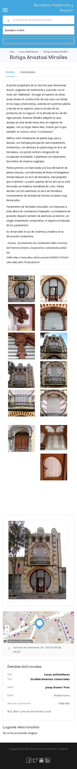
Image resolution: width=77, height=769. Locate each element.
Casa (11, 51)
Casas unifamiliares (28, 51)
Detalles (10, 72)
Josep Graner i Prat (57, 687)
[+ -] (38, 627)
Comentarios (27, 72)
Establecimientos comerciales (50, 679)
